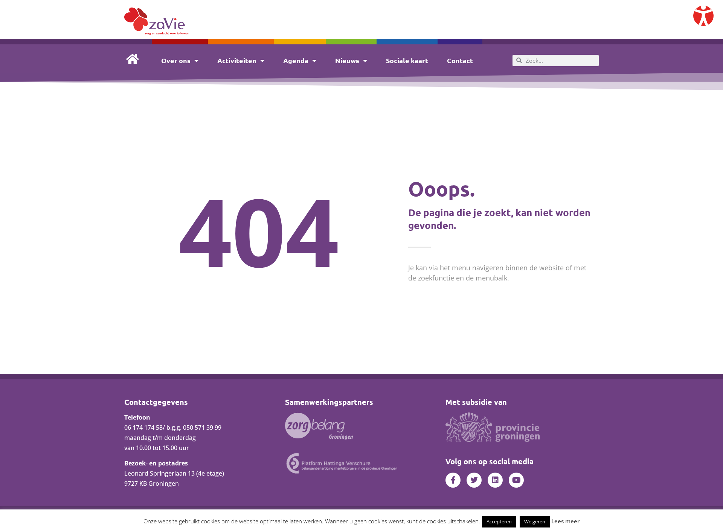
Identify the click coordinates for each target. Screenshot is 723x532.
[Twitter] (474, 480)
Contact (460, 60)
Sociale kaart (407, 60)
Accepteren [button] (499, 521)
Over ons (176, 60)
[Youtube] (516, 480)
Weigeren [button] (534, 521)
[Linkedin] (495, 480)
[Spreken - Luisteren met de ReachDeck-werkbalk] (703, 16)
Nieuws (347, 60)
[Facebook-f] (453, 480)
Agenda (295, 60)
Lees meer (565, 521)
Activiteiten (236, 60)
